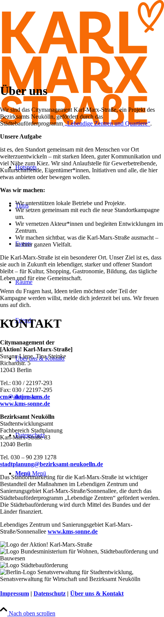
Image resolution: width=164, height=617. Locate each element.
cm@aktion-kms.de (25, 396)
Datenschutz (50, 593)
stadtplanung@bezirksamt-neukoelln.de (51, 464)
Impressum (14, 593)
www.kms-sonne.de (25, 403)
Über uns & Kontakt (97, 593)
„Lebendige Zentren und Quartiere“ (106, 123)
